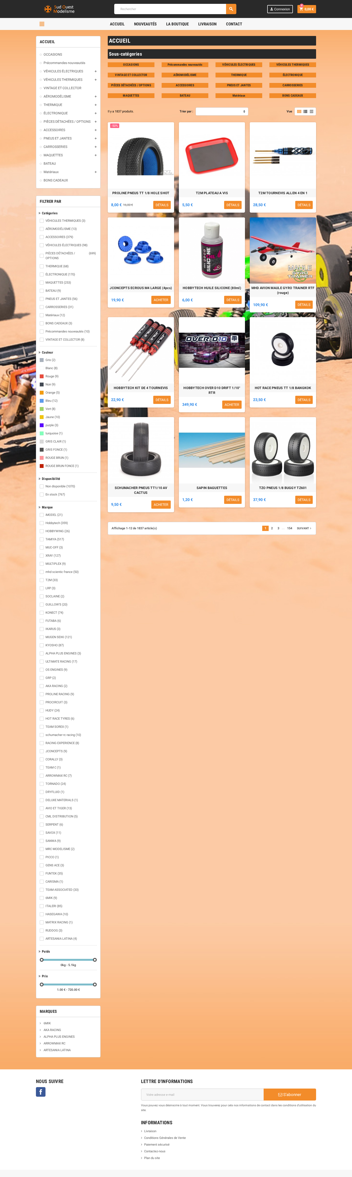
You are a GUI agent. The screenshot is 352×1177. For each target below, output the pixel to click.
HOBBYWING (57, 531)
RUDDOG (53, 930)
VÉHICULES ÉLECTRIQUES (66, 245)
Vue (289, 111)
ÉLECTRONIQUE (60, 274)
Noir (50, 384)
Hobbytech (56, 523)
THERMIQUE (57, 266)
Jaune (52, 417)
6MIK (51, 898)
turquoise (54, 433)
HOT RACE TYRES (59, 718)
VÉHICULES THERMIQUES (65, 220)
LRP (50, 588)
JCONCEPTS (56, 751)
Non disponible (60, 486)
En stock (55, 494)
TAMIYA (54, 539)
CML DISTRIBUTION (61, 816)
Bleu (51, 400)
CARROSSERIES (59, 307)
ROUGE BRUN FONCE (62, 466)
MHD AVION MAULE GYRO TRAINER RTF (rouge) (283, 290)
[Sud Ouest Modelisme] (60, 9)
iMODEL (54, 515)
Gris (50, 360)
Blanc (51, 368)
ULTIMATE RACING (61, 661)
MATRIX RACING (59, 922)
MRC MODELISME (60, 849)
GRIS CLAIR (55, 441)
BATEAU (53, 290)
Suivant (304, 528)
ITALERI (53, 906)
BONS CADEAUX (58, 323)
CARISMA (54, 881)
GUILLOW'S (56, 604)
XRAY (53, 555)
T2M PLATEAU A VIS (212, 193)
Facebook (40, 1092)
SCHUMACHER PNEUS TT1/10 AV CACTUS (141, 490)
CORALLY (54, 759)
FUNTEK (54, 873)
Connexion (280, 9)
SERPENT (54, 824)
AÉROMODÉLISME (61, 229)
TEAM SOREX (56, 726)
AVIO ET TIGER (58, 808)
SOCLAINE (54, 596)
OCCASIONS (131, 64)
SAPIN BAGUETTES (212, 488)
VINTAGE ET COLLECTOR (65, 339)
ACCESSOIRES (59, 237)
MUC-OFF (54, 547)
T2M (51, 580)
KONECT (54, 612)
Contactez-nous (154, 1151)
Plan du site (152, 1158)
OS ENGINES (56, 669)
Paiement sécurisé (157, 1144)
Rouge (52, 376)
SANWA (53, 841)
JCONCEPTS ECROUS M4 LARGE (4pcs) (141, 288)
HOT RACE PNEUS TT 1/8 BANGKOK (283, 388)
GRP (50, 678)
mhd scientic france (62, 572)
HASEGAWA (56, 914)
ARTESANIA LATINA (61, 938)
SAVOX (53, 832)
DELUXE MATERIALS (61, 800)
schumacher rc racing (63, 735)
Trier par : (186, 111)
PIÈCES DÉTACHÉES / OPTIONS (70, 255)
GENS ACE (54, 865)
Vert (50, 409)
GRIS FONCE (56, 449)
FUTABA (53, 621)
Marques (48, 1011)
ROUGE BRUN (56, 458)
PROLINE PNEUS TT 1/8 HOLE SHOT (140, 193)
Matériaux (55, 315)
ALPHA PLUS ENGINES (63, 653)
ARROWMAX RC (58, 775)
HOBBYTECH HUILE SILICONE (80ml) (212, 288)
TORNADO (55, 784)
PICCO (52, 857)
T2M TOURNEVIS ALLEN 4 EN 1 (282, 193)
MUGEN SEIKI (58, 637)
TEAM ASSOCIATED (62, 889)
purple (51, 425)
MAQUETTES (58, 282)
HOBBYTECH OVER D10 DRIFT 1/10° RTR (211, 390)
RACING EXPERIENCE (62, 743)
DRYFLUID (54, 792)
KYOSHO (54, 645)
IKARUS (53, 629)
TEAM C (53, 767)
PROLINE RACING (59, 694)
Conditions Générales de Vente (165, 1138)
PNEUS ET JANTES (61, 299)
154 (289, 528)
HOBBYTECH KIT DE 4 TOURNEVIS (141, 388)
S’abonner (291, 1094)
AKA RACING (56, 686)
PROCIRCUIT (56, 702)
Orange (52, 392)
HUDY (52, 710)
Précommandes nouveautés (67, 331)
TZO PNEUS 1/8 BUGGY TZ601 (283, 488)
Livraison (150, 1131)
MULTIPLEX (55, 563)
